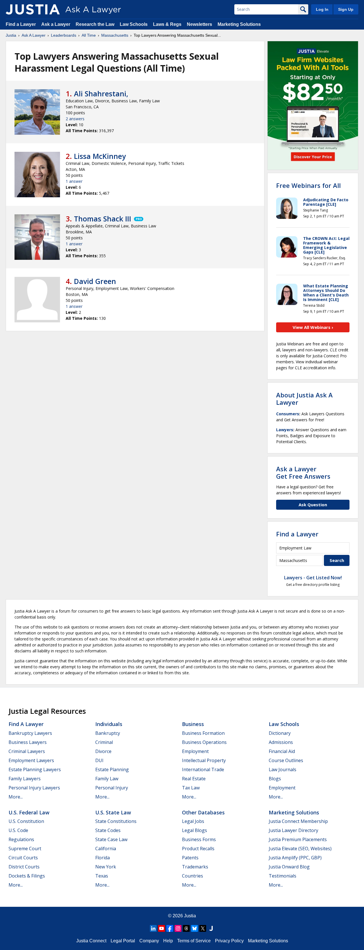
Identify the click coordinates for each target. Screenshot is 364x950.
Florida (102, 857)
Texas (101, 876)
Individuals (108, 724)
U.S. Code (18, 830)
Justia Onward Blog (289, 867)
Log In (322, 9)
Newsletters (199, 24)
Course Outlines (286, 760)
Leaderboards (63, 35)
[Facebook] (169, 928)
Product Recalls (198, 848)
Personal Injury (111, 788)
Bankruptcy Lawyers (30, 733)
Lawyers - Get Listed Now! (313, 577)
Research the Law (95, 24)
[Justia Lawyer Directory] (211, 928)
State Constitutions (115, 821)
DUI (99, 760)
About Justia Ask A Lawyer (304, 398)
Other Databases (203, 812)
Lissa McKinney (100, 156)
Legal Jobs (193, 821)
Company (149, 940)
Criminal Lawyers (27, 751)
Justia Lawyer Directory (293, 830)
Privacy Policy (229, 940)
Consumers (287, 413)
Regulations (21, 839)
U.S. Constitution (26, 821)
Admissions (281, 742)
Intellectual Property (204, 760)
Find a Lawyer (21, 24)
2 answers (75, 118)
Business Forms (199, 839)
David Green (95, 281)
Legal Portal (123, 940)
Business (193, 724)
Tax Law (191, 788)
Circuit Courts (23, 857)
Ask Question (313, 504)
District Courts (24, 867)
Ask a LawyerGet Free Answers (303, 472)
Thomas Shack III (102, 218)
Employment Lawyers (31, 760)
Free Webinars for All (308, 185)
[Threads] (186, 928)
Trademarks (195, 867)
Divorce (103, 751)
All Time (89, 35)
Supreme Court (25, 848)
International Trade (203, 769)
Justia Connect (91, 940)
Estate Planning (112, 769)
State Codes (108, 830)
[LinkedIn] (153, 928)
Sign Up (345, 9)
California (105, 848)
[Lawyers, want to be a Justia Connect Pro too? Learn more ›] (138, 218)
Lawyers (284, 429)
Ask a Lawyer (56, 24)
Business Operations (204, 742)
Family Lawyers (25, 778)
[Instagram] (178, 928)
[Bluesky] (194, 928)
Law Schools (134, 24)
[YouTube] (161, 928)
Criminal (104, 742)
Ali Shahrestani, (101, 93)
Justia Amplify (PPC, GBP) (295, 857)
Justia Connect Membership (298, 821)
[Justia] (33, 9)
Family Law (106, 778)
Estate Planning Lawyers (35, 769)
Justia (11, 35)
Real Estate (194, 778)
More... (16, 797)
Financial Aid (282, 751)
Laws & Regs (167, 24)
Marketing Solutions (239, 24)
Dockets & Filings (27, 876)
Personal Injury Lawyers (34, 788)
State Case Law (111, 839)
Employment (195, 751)
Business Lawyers (28, 742)
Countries (192, 876)
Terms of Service (194, 940)
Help (168, 940)
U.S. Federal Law (29, 812)
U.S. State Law (113, 812)
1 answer (74, 181)
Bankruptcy (107, 733)
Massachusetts (114, 35)
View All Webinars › (313, 327)
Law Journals (282, 769)
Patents (190, 857)
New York (105, 867)
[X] (202, 928)
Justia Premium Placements (298, 839)
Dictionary (280, 733)
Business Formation (203, 733)
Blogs (275, 778)
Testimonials (282, 876)
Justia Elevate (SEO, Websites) (300, 848)
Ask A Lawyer (34, 35)
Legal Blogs (194, 830)
